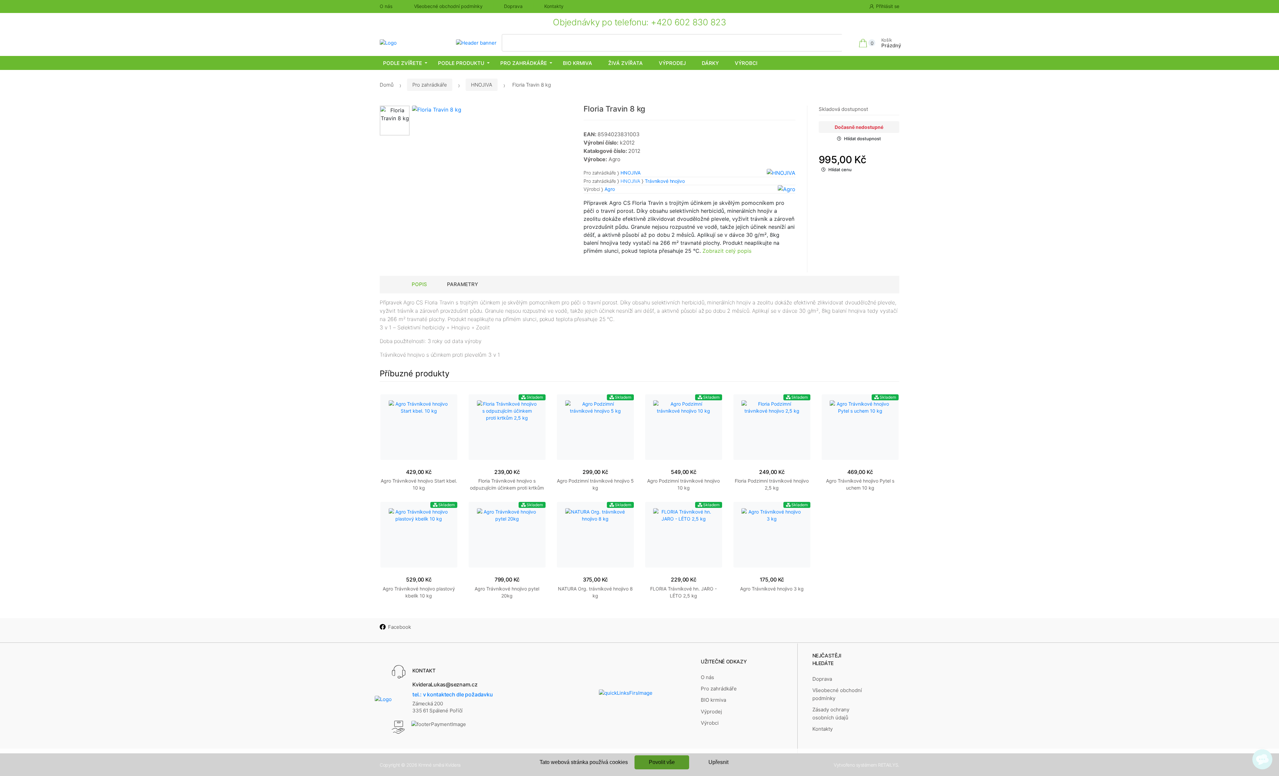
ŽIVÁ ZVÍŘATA (625, 63)
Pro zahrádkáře (523, 63)
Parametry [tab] (462, 284)
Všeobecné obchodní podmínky (448, 6)
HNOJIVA (481, 85)
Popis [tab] (419, 284)
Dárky (710, 63)
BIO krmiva (577, 63)
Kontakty (554, 6)
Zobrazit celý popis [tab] (726, 250)
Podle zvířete (402, 63)
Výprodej (672, 63)
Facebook (399, 627)
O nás (386, 6)
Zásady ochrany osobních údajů (830, 713)
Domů (387, 85)
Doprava (513, 6)
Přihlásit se (887, 6)
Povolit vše (662, 762)
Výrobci (746, 63)
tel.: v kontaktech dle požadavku (452, 694)
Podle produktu (461, 63)
